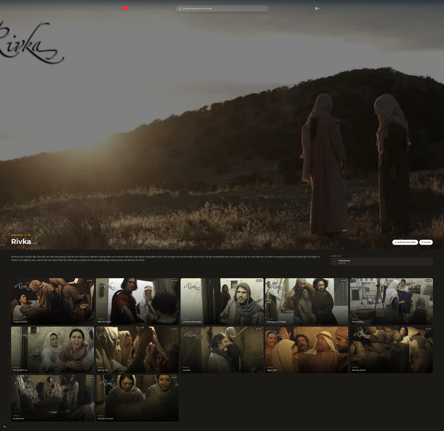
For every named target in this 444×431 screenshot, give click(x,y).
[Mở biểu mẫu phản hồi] (4, 426)
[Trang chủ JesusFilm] (125, 9)
